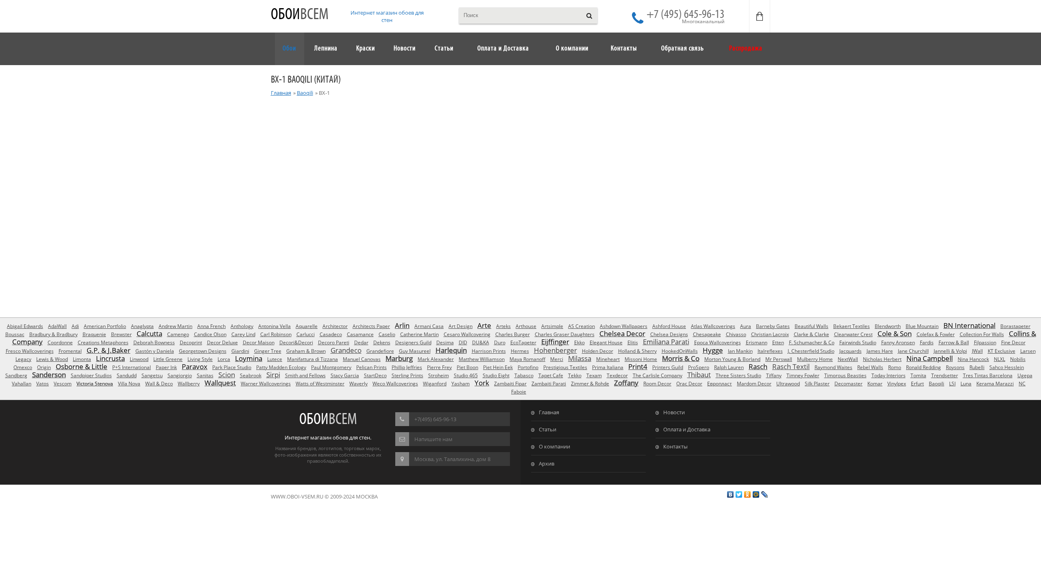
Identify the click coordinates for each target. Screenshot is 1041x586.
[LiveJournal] (764, 494)
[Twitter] (739, 494)
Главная (281, 92)
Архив (546, 463)
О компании (554, 446)
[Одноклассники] (747, 494)
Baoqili (305, 92)
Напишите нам (433, 439)
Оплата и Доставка (686, 429)
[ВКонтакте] (730, 494)
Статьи (547, 429)
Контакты (675, 446)
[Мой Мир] (756, 494)
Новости (674, 412)
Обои (300, 15)
